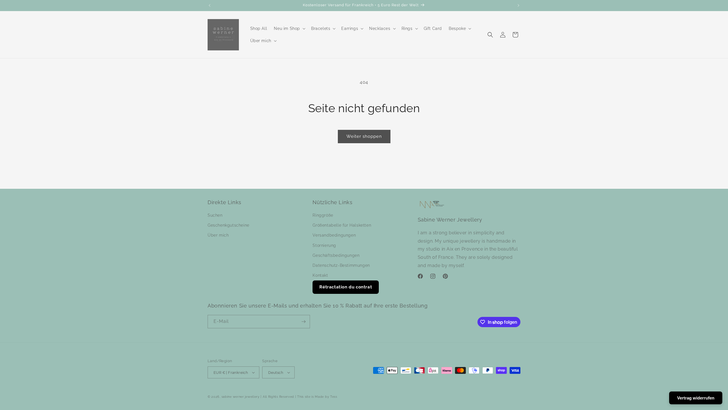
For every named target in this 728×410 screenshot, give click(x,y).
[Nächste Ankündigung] (518, 5)
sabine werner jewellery (241, 397)
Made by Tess (326, 397)
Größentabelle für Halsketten (342, 225)
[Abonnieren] (303, 321)
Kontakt (320, 275)
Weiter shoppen (364, 136)
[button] (289, 28)
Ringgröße (323, 215)
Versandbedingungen (334, 235)
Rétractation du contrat (345, 287)
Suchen (215, 215)
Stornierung (324, 245)
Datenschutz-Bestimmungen (341, 265)
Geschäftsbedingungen (336, 255)
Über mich (218, 235)
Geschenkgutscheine (228, 225)
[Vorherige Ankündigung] (209, 5)
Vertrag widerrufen (695, 397)
